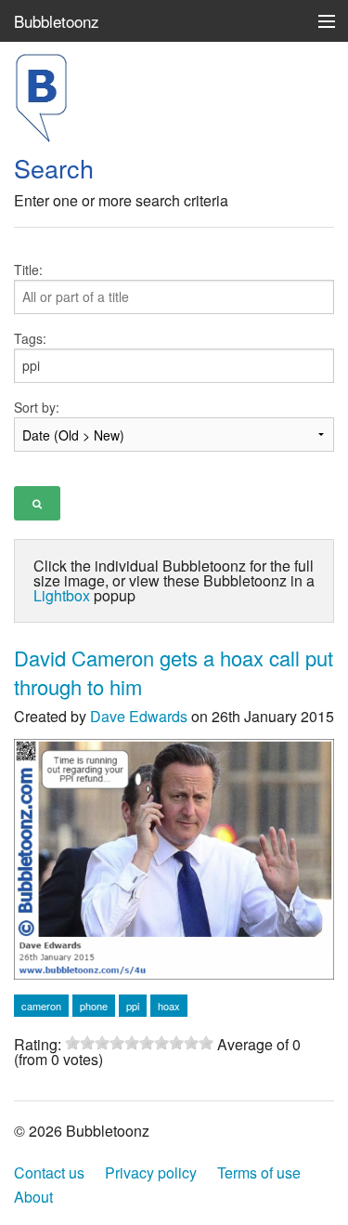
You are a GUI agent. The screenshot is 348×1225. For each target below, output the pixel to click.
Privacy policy (151, 1172)
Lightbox (61, 595)
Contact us (49, 1172)
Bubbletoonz (56, 21)
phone (94, 1005)
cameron (41, 1005)
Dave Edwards (138, 716)
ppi (132, 1005)
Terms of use (259, 1172)
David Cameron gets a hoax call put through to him (173, 672)
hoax (169, 1005)
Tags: (30, 338)
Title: (28, 269)
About (33, 1196)
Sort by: (36, 407)
